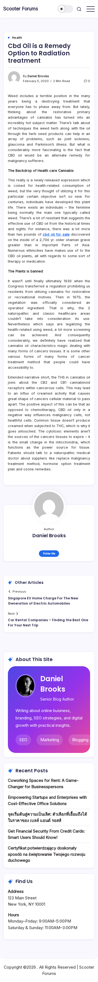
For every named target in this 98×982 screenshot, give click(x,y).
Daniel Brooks (38, 76)
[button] (66, 9)
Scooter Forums (20, 8)
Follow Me (49, 553)
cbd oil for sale (56, 234)
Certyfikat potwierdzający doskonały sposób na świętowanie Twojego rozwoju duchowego (46, 854)
